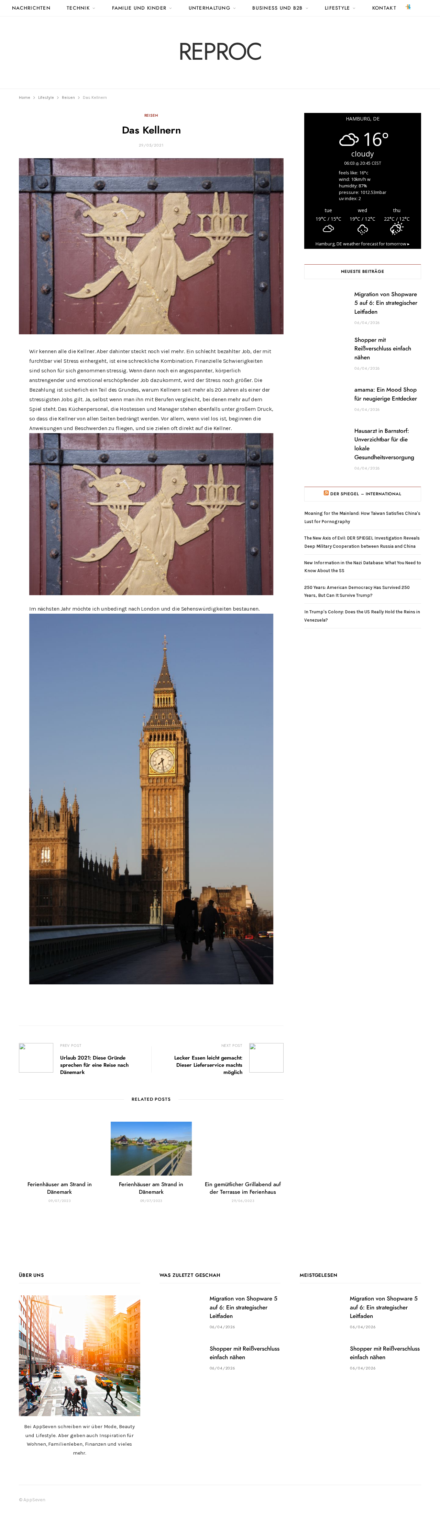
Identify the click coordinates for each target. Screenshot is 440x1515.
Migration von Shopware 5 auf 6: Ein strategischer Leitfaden (385, 303)
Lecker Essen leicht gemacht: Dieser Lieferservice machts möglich (208, 1065)
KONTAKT (384, 8)
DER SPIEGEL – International (366, 494)
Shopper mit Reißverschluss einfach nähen (382, 349)
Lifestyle (337, 8)
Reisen (151, 115)
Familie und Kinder (139, 8)
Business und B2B (277, 8)
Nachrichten (31, 8)
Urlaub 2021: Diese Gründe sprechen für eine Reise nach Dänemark (94, 1065)
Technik (78, 8)
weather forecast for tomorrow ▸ (363, 244)
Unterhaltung (209, 8)
